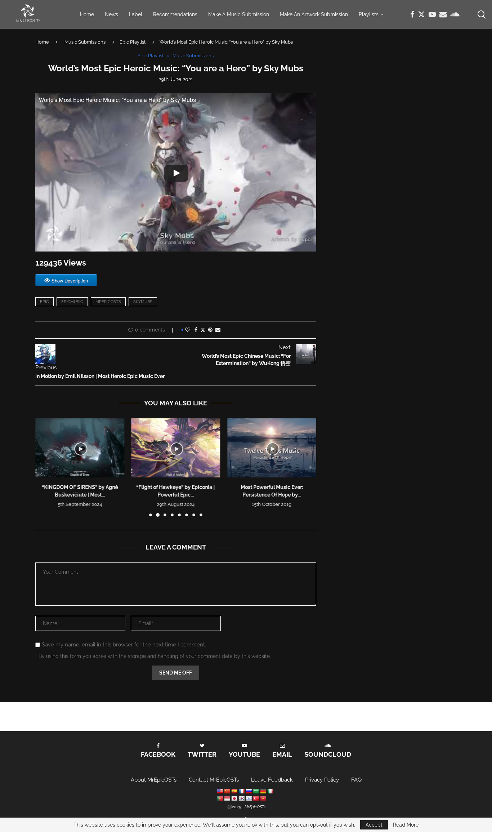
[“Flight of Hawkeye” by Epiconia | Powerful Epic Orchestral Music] (175, 447)
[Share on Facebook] (195, 330)
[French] (241, 791)
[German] (263, 791)
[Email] (443, 14)
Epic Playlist (133, 42)
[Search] (481, 14)
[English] (219, 791)
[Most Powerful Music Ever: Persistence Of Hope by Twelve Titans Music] (271, 447)
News (111, 14)
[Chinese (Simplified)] (227, 791)
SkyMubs (142, 301)
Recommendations (175, 14)
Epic (44, 301)
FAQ (356, 780)
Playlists (369, 14)
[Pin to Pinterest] (210, 330)
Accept (374, 825)
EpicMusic (72, 301)
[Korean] (241, 798)
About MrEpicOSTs (153, 780)
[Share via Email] (217, 330)
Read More (406, 824)
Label (135, 14)
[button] (45, 467)
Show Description (70, 280)
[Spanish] (234, 791)
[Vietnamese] (263, 798)
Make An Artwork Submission (314, 14)
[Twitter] (421, 14)
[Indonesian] (227, 798)
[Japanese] (234, 798)
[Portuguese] (219, 798)
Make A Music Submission (238, 14)
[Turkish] (255, 798)
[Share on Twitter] (202, 330)
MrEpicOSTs (108, 301)
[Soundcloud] (455, 14)
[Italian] (270, 791)
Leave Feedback (272, 780)
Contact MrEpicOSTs (214, 780)
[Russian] (248, 791)
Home (87, 14)
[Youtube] (432, 14)
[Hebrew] (248, 798)
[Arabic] (255, 791)
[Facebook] (412, 14)
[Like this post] (187, 330)
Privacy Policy (322, 780)
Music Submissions (85, 42)
